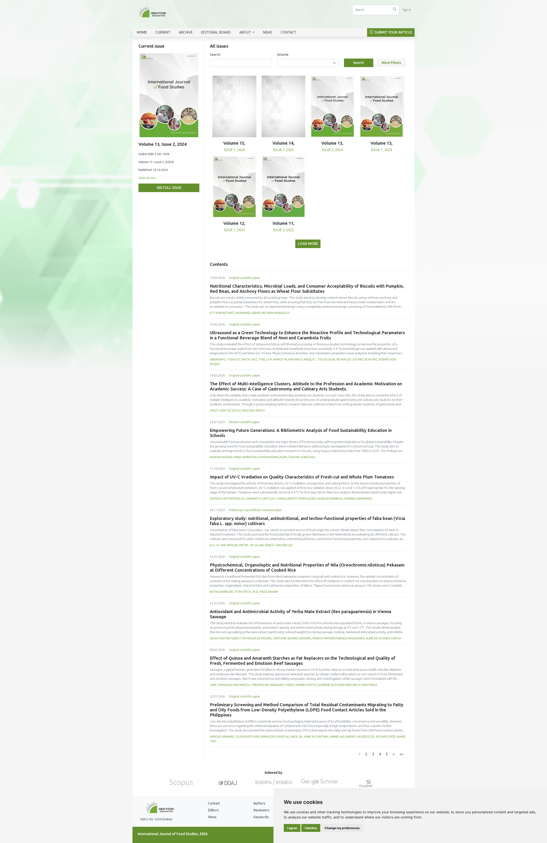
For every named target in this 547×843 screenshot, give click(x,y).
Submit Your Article (393, 32)
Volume (282, 55)
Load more (308, 244)
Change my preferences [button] (342, 828)
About (245, 32)
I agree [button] (292, 828)
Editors (213, 810)
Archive (186, 32)
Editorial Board (216, 32)
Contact (288, 32)
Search (215, 55)
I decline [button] (311, 828)
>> (401, 754)
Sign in (407, 10)
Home (142, 32)
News (267, 32)
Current (162, 32)
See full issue (169, 188)
